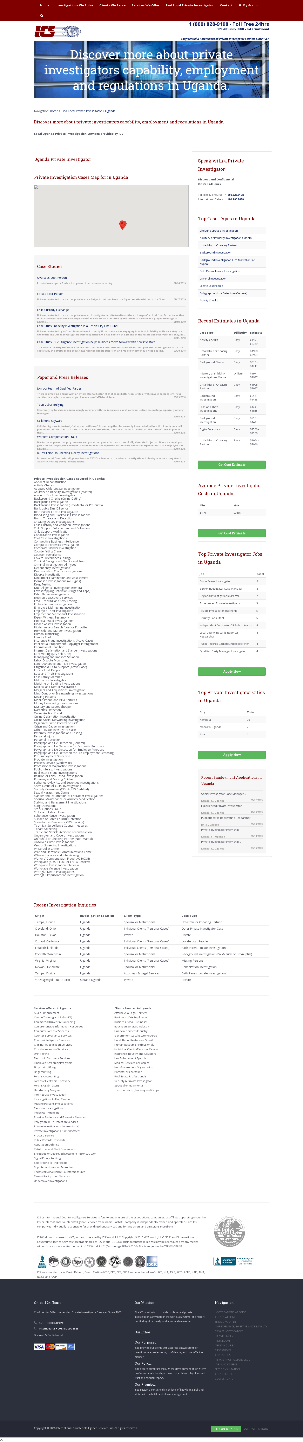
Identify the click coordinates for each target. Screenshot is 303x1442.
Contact (226, 5)
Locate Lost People (211, 286)
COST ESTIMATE (224, 1378)
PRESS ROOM (222, 1340)
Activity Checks (209, 300)
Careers (263, 1428)
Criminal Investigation (213, 278)
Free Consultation (226, 1429)
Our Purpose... (145, 1342)
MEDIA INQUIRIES (225, 1345)
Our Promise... (145, 1384)
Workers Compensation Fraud (57, 437)
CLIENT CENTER (224, 1374)
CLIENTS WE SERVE (225, 1317)
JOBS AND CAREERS (226, 1364)
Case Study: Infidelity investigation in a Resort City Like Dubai (77, 326)
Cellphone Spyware (49, 421)
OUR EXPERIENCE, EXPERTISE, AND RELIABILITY (241, 1326)
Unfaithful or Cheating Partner (218, 245)
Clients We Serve (112, 5)
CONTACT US (222, 1355)
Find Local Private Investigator (190, 5)
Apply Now (232, 671)
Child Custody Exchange (53, 310)
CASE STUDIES (223, 1350)
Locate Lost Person (50, 294)
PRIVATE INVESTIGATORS (229, 1331)
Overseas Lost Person (52, 278)
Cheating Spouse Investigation (219, 230)
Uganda (110, 111)
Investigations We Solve (74, 5)
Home (44, 5)
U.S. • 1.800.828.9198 (51, 1323)
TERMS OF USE (173, 1246)
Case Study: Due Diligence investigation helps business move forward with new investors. (96, 342)
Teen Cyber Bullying (50, 404)
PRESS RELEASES (224, 1336)
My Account (251, 5)
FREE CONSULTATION (227, 1369)
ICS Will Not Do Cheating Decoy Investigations (68, 453)
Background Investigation (215, 252)
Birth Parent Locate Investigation (220, 271)
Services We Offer (146, 5)
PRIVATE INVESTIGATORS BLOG (232, 1359)
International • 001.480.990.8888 (58, 1328)
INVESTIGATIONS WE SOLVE (230, 1312)
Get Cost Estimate (231, 464)
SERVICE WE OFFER (225, 1322)
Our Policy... (143, 1363)
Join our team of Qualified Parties (59, 388)
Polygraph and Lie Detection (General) (223, 293)
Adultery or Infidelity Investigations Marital (226, 238)
